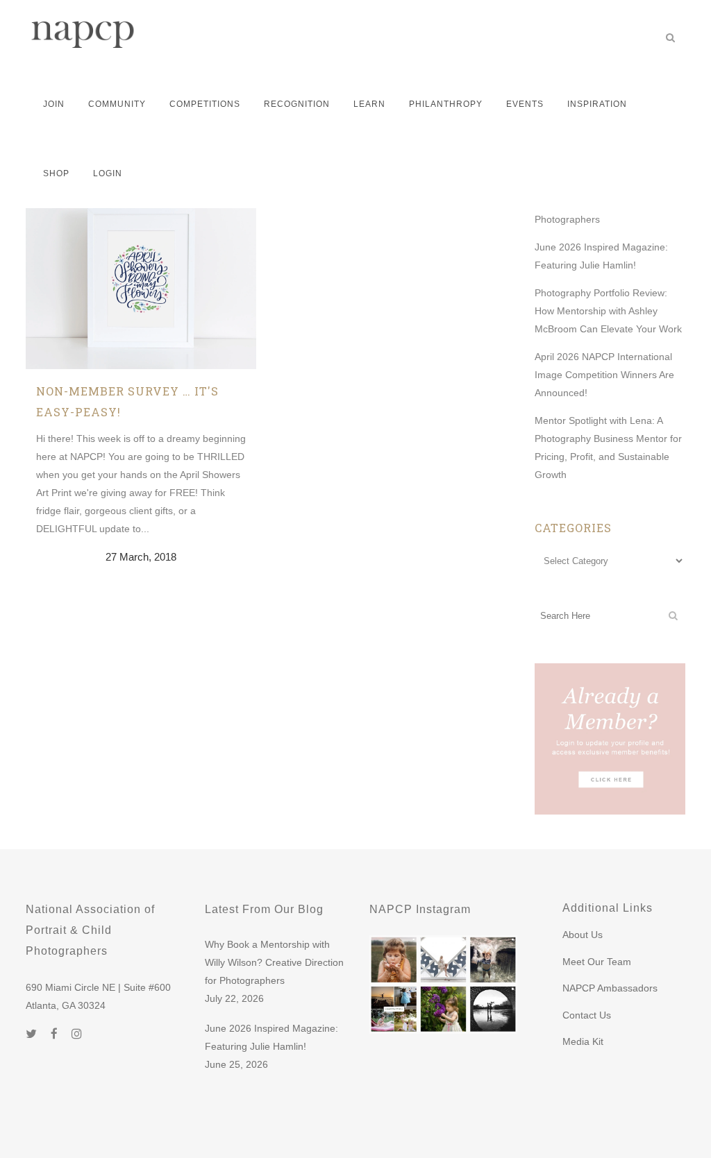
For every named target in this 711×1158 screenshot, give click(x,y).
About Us (582, 934)
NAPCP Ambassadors (610, 988)
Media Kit (582, 1041)
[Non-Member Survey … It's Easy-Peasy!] (141, 254)
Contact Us (586, 1015)
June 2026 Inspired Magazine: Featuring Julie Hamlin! (271, 1037)
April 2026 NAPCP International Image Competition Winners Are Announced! (604, 374)
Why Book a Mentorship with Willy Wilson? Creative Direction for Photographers (274, 962)
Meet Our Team (596, 961)
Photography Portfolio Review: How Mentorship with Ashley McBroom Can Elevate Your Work (608, 310)
